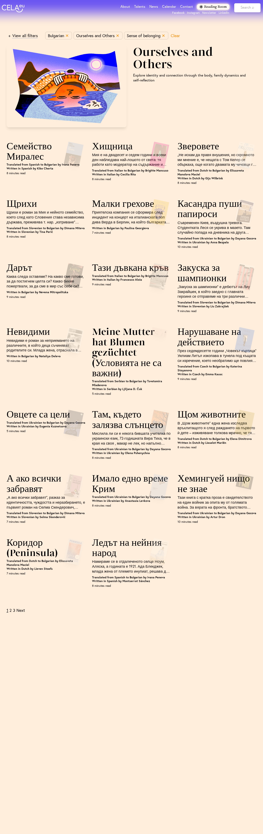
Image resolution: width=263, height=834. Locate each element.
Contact (186, 6)
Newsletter (209, 13)
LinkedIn (224, 13)
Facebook (178, 13)
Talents (139, 6)
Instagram (193, 13)
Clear (175, 35)
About (125, 6)
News (153, 6)
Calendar (169, 6)
